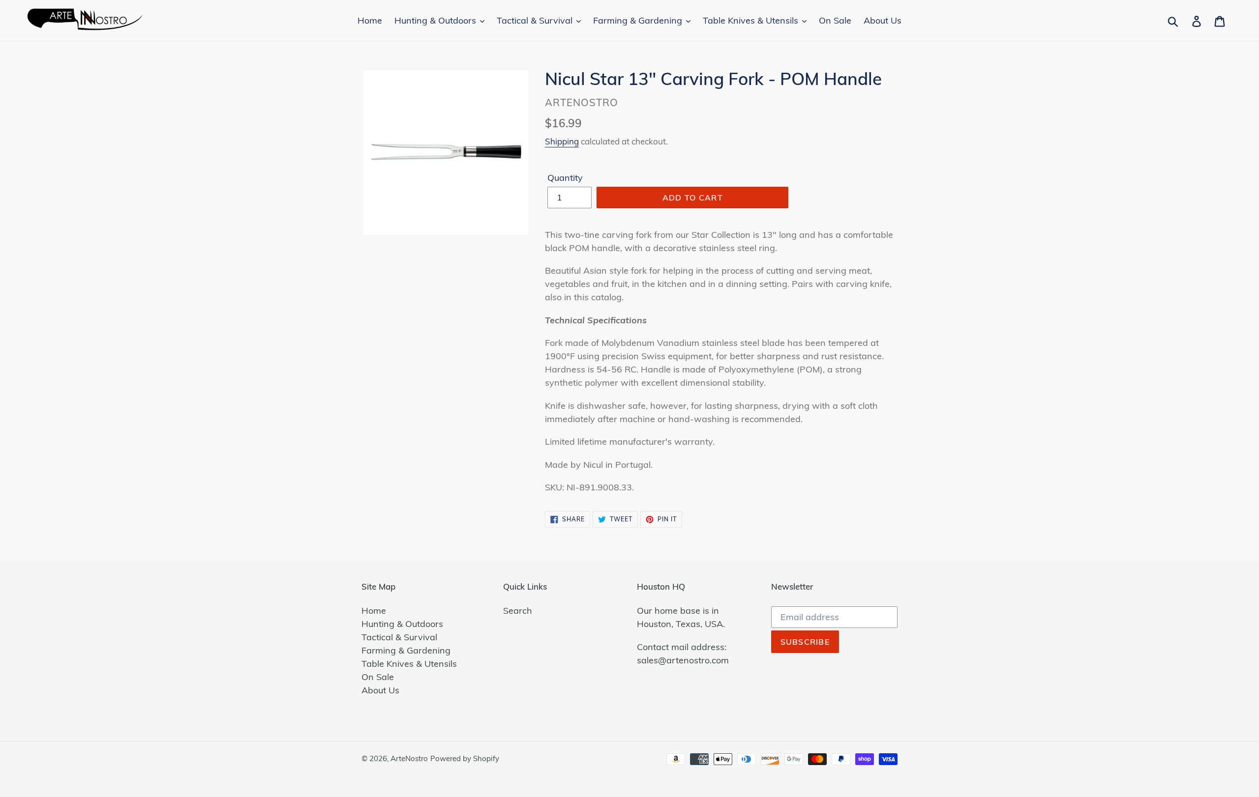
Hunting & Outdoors (402, 623)
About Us (380, 690)
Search (517, 610)
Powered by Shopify (464, 758)
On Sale (377, 677)
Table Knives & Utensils (409, 663)
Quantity (565, 177)
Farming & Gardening (405, 650)
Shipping (562, 141)
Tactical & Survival (399, 637)
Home (373, 610)
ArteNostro (409, 758)
